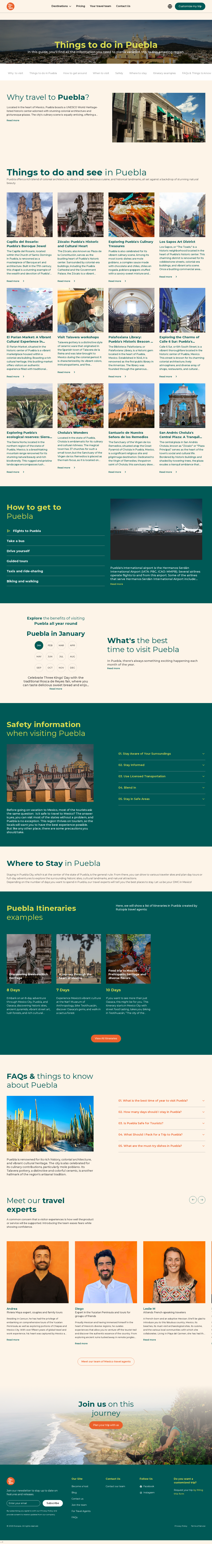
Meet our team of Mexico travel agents (106, 1361)
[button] (61, 6)
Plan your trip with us (106, 1425)
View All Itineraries (106, 1038)
